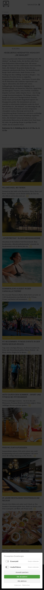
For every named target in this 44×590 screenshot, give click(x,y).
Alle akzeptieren (22, 577)
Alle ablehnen (22, 581)
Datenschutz (26, 585)
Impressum (17, 585)
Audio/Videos (15, 567)
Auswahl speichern (22, 572)
